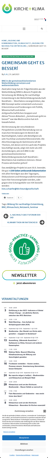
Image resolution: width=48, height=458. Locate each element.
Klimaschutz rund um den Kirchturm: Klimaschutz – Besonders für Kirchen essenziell (27, 404)
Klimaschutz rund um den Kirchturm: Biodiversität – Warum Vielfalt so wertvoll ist (25, 385)
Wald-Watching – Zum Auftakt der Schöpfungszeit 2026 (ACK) (21, 323)
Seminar (34, 207)
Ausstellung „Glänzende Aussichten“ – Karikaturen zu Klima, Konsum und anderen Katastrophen (25, 342)
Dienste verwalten (9, 432)
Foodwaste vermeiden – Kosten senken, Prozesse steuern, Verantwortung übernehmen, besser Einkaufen (27, 366)
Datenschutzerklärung (23, 455)
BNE (4, 207)
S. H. (6, 74)
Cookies (12, 455)
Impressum (35, 455)
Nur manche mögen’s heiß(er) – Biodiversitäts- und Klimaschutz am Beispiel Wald (26, 376)
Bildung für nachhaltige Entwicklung (18, 56)
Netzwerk (24, 207)
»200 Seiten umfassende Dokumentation (27, 170)
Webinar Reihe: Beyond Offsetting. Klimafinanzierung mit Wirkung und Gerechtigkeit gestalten (22, 354)
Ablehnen (24, 444)
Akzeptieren (24, 438)
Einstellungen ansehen (24, 450)
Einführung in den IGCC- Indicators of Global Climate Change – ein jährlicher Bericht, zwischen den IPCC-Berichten (26, 312)
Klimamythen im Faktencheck (22, 222)
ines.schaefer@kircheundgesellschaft (20, 188)
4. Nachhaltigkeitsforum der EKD (25, 216)
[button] (45, 411)
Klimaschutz (13, 207)
